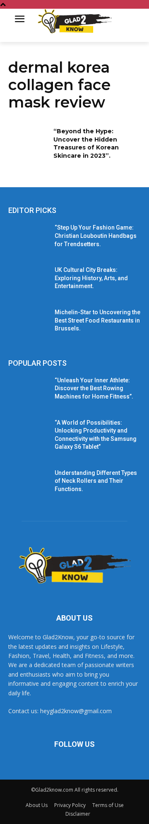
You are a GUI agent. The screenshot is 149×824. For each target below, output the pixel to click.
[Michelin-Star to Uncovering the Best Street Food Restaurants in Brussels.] (28, 322)
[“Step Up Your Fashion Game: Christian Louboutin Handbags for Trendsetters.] (28, 238)
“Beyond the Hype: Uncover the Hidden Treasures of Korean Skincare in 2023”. (86, 143)
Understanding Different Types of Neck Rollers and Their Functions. (96, 480)
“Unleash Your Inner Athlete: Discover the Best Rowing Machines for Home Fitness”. (94, 388)
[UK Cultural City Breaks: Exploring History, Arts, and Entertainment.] (28, 280)
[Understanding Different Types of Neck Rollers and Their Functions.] (28, 483)
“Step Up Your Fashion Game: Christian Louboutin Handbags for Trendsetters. (96, 235)
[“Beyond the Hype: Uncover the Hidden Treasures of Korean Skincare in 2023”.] (28, 141)
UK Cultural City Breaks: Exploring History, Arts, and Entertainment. (91, 278)
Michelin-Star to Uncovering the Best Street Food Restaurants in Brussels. (97, 320)
